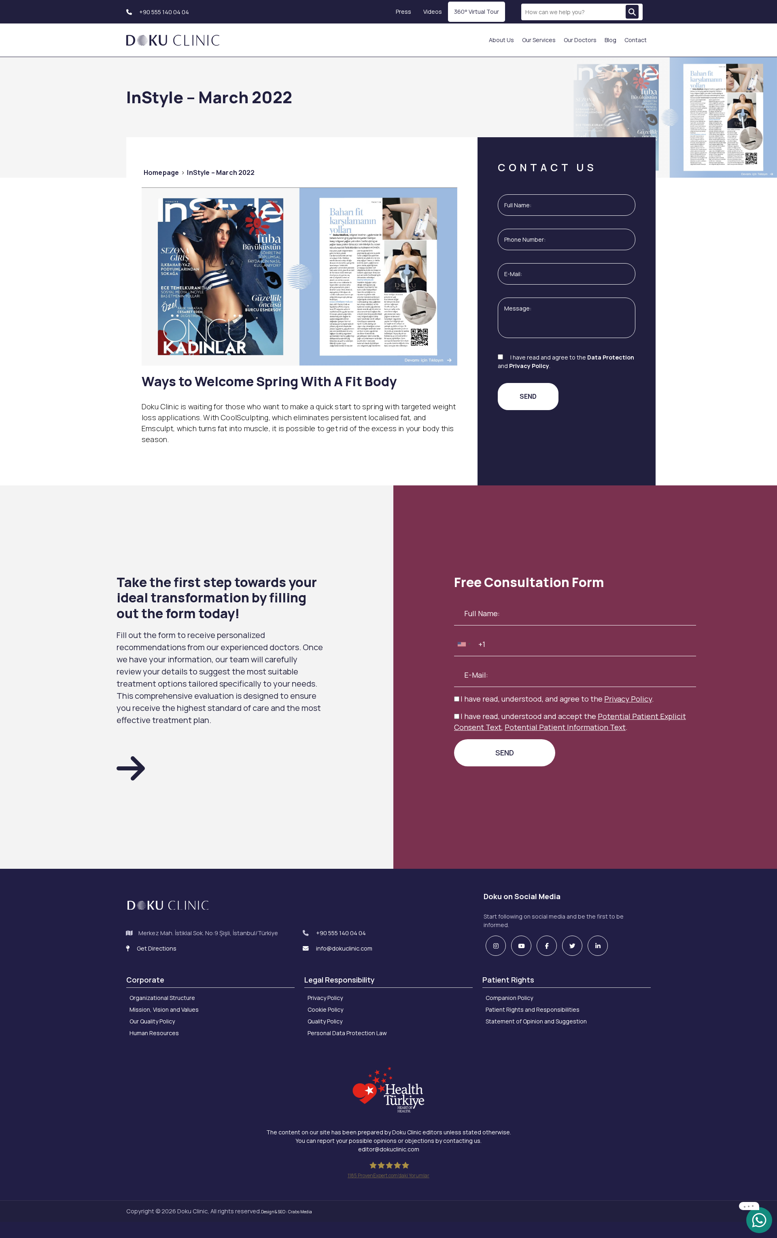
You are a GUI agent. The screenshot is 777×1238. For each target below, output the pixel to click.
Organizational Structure (162, 998)
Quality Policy (325, 1021)
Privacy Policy (529, 366)
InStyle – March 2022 (221, 172)
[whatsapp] (759, 1219)
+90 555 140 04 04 (163, 12)
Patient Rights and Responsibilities (533, 1009)
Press (403, 11)
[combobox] (463, 644)
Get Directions (156, 948)
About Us (501, 40)
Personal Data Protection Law (347, 1033)
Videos (432, 11)
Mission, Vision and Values (164, 1009)
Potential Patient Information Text (565, 727)
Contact (635, 40)
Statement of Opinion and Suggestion (536, 1021)
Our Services (539, 40)
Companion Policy (509, 998)
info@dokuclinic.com (343, 948)
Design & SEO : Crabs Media (286, 1212)
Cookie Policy (325, 1009)
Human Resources (154, 1033)
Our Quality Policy (152, 1021)
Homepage (161, 172)
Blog (610, 40)
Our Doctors (580, 40)
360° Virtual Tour (476, 11)
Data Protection (610, 357)
